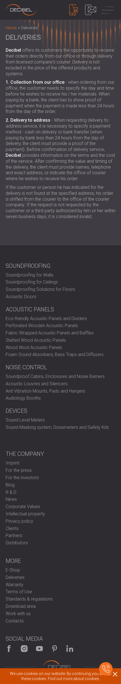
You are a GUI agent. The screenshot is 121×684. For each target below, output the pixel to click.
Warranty (14, 584)
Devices (16, 410)
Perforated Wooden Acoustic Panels (42, 325)
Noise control (26, 367)
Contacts (15, 621)
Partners (14, 535)
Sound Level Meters (25, 420)
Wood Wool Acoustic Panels (34, 347)
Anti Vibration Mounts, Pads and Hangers (45, 391)
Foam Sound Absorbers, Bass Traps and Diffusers (55, 354)
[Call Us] (106, 669)
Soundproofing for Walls (29, 275)
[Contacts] (90, 9)
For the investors (22, 477)
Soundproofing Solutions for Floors (40, 289)
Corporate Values (23, 506)
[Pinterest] (54, 648)
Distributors (17, 542)
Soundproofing (28, 265)
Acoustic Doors (21, 296)
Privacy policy (19, 521)
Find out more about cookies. (74, 678)
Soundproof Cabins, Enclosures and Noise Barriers (55, 376)
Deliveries (15, 577)
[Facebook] (9, 648)
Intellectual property (25, 514)
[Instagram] (24, 648)
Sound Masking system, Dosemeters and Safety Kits (57, 427)
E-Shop (13, 570)
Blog (10, 485)
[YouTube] (39, 648)
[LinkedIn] (69, 648)
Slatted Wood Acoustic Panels (36, 340)
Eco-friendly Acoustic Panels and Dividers (46, 318)
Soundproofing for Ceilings (32, 282)
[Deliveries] (21, 10)
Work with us (18, 613)
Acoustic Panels (30, 309)
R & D (11, 492)
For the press (19, 470)
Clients (12, 528)
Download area (21, 606)
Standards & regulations (29, 599)
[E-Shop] (73, 9)
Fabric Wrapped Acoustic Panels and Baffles (50, 333)
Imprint (12, 463)
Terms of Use (19, 591)
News (11, 499)
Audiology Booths (23, 398)
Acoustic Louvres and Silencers (37, 383)
